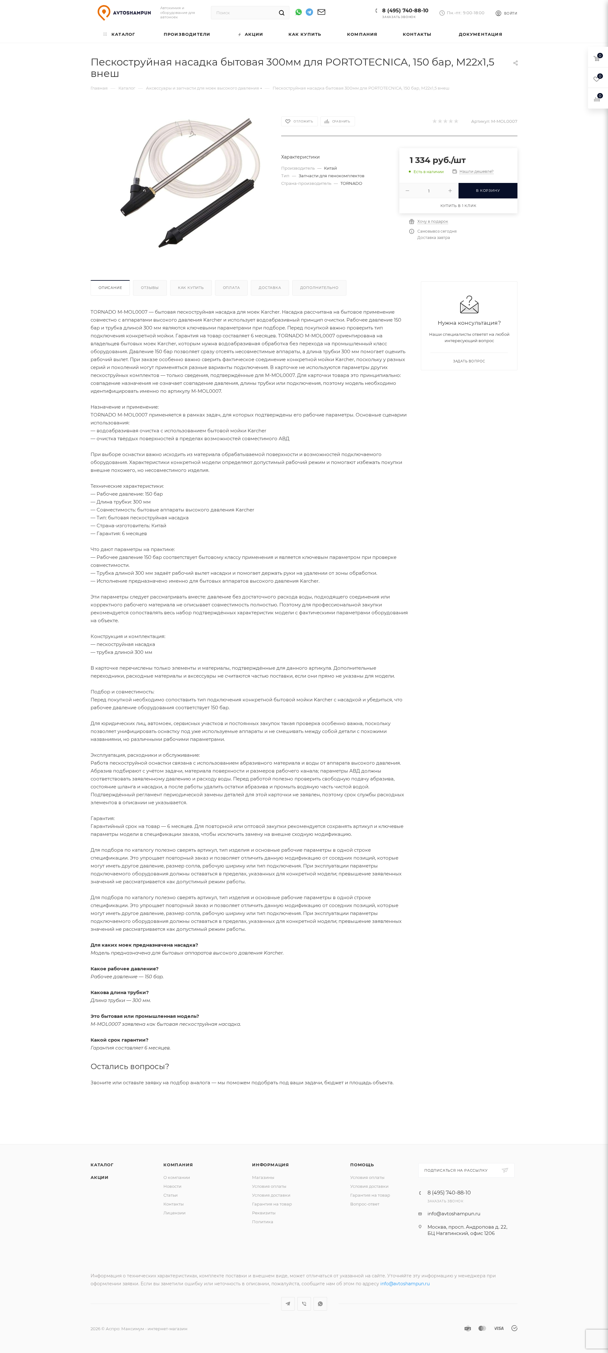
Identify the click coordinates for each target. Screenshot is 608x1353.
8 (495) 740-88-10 (405, 11)
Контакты (173, 1203)
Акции (100, 1177)
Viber (304, 1304)
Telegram (288, 1304)
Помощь (362, 1164)
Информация (270, 1164)
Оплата (231, 287)
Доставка (270, 287)
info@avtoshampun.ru (454, 1214)
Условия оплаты (269, 1186)
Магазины (263, 1177)
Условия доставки (271, 1195)
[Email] (321, 14)
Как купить (191, 287)
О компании (176, 1177)
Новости (172, 1186)
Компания (178, 1164)
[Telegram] (309, 13)
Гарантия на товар (272, 1203)
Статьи (170, 1195)
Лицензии (174, 1212)
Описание (110, 287)
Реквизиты (264, 1212)
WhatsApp (320, 1304)
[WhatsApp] (298, 12)
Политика (262, 1221)
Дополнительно (319, 287)
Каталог (102, 1164)
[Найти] (281, 12)
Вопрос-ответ (364, 1203)
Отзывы (150, 287)
